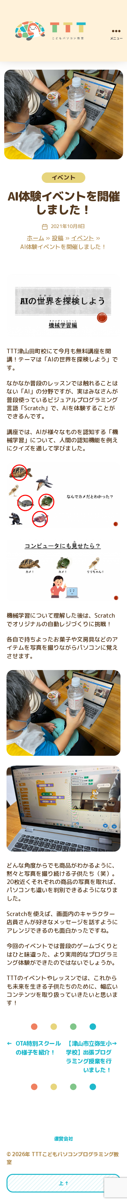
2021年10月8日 (68, 226)
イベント (63, 177)
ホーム (35, 238)
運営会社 (63, 1138)
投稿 (57, 238)
